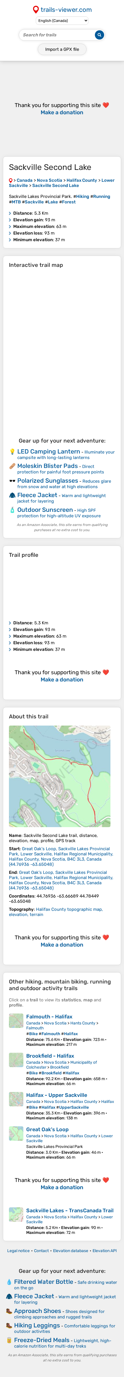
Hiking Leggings (37, 1325)
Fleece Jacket (37, 495)
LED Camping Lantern (48, 451)
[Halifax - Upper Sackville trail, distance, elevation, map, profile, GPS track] (16, 1106)
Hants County (82, 1023)
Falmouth (35, 1028)
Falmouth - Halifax (49, 1016)
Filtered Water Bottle (43, 1281)
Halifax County (83, 1101)
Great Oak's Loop (47, 1129)
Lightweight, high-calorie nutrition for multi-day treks (62, 1343)
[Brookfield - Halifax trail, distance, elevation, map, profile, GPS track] (16, 1069)
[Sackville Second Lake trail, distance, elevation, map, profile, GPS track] (59, 776)
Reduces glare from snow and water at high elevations (64, 484)
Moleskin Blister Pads (47, 465)
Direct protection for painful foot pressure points (60, 469)
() (61, 856)
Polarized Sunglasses (47, 480)
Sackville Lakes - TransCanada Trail (70, 1210)
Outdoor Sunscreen (45, 509)
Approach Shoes (37, 1310)
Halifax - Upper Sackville (56, 1095)
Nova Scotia (55, 1023)
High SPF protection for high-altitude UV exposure (59, 513)
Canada (33, 1023)
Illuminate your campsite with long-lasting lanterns (66, 454)
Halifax (107, 1101)
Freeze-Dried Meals (41, 1340)
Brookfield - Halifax (50, 1056)
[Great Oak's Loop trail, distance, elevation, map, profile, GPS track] (16, 1143)
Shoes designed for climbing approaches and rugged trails (59, 1314)
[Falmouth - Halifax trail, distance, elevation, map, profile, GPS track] (16, 1030)
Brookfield (59, 1067)
